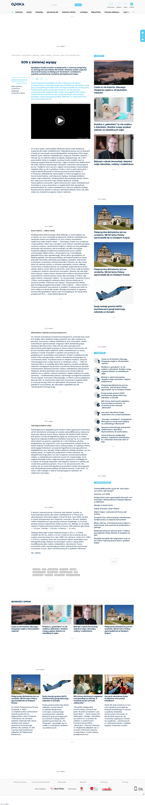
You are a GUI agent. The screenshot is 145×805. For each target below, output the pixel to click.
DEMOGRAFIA (36, 569)
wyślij (46, 79)
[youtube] (143, 39)
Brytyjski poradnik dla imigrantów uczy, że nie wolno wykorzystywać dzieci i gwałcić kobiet (112, 540)
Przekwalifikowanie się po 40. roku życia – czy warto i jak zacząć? (112, 489)
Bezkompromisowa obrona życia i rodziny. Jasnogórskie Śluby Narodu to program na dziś (112, 533)
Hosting (125, 782)
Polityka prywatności (41, 782)
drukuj (42, 79)
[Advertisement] (72, 31)
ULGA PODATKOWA (38, 575)
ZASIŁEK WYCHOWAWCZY (72, 575)
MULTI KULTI (73, 569)
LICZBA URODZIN (64, 569)
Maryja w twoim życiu (103, 505)
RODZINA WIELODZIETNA (66, 572)
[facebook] (143, 33)
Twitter (37, 79)
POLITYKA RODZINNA (53, 572)
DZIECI (44, 569)
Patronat (104, 782)
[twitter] (143, 36)
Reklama (83, 782)
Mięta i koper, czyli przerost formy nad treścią (110, 513)
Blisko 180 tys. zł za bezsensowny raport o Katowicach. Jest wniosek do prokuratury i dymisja (112, 525)
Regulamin (62, 782)
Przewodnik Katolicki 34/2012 (21, 82)
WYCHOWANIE (48, 575)
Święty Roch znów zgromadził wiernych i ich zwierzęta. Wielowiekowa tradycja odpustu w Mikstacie (113, 499)
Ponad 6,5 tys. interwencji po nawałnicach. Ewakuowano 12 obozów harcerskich (112, 518)
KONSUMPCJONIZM (53, 569)
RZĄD (75, 572)
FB (33, 79)
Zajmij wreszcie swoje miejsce (106, 508)
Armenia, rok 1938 (102, 494)
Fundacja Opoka (20, 782)
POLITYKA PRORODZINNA (39, 572)
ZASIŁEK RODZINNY (59, 575)
